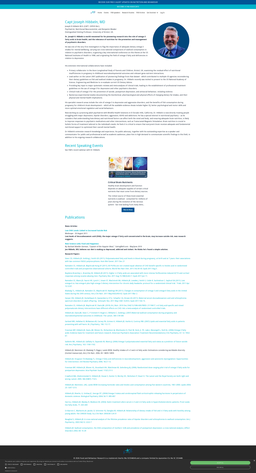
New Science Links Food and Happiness (82, 244)
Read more (90, 461)
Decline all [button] (220, 467)
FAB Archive (140, 13)
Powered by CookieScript (11, 471)
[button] (6, 464)
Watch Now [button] (128, 210)
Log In (162, 13)
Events (106, 13)
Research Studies (128, 13)
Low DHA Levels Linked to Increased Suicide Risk (86, 230)
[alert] (128, 466)
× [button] (254, 460)
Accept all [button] (220, 463)
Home (100, 13)
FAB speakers (115, 13)
